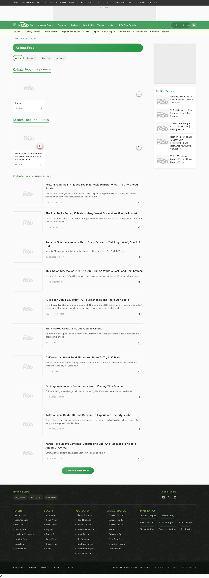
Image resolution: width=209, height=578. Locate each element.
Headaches (20, 548)
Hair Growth (51, 524)
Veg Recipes (82, 510)
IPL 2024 (53, 3)
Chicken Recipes (91, 32)
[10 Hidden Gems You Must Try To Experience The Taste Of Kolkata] (28, 309)
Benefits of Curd (116, 529)
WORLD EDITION (27, 3)
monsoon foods (45, 25)
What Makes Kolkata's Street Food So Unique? (74, 328)
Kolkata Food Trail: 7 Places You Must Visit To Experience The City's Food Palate (91, 186)
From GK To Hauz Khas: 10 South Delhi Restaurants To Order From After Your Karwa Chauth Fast (181, 143)
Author (56, 567)
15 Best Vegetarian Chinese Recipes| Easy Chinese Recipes (181, 159)
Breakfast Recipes (167, 529)
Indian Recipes (147, 510)
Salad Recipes (84, 520)
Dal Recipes (83, 539)
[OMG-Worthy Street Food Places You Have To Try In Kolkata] (28, 367)
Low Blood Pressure (24, 534)
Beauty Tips (51, 544)
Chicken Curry (167, 515)
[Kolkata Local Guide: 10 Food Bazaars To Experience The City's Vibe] (28, 424)
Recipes (75, 25)
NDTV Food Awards (127, 25)
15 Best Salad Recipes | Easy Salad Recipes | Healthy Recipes (181, 126)
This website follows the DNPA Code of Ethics (130, 567)
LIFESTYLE (81, 3)
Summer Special (116, 510)
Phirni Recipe (115, 548)
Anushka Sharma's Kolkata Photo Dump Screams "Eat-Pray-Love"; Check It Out (92, 244)
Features (62, 25)
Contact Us (68, 567)
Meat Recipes (108, 32)
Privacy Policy (19, 567)
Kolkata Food (31, 38)
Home (15, 38)
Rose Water (51, 520)
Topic (21, 38)
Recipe (31, 58)
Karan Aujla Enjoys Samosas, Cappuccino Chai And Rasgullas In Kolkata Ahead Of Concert (90, 445)
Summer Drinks (116, 524)
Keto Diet (19, 524)
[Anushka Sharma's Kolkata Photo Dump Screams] (28, 251)
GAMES (131, 3)
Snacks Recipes (51, 32)
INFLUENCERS (119, 3)
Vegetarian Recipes (71, 32)
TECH (109, 3)
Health (110, 25)
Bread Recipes (140, 32)
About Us (33, 567)
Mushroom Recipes (86, 529)
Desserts (154, 32)
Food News (51, 497)
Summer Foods (116, 520)
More (165, 32)
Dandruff (50, 534)
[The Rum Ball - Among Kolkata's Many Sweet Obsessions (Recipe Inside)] (28, 222)
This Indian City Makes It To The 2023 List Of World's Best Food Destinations (94, 270)
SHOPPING (152, 3)
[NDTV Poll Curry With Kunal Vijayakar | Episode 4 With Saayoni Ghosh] (29, 138)
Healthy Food (21, 539)
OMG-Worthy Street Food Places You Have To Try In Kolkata (82, 357)
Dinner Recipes (84, 515)
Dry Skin (50, 529)
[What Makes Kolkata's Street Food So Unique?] (28, 338)
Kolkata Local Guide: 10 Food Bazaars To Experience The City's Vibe (88, 415)
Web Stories (88, 25)
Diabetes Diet (21, 520)
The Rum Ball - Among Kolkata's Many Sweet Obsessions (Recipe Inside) (91, 213)
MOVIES (63, 3)
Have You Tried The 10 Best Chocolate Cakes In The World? (181, 99)
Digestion (19, 544)
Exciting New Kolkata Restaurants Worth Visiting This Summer (84, 386)
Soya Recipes (84, 534)
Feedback (45, 567)
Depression (20, 529)
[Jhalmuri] (29, 88)
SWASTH (100, 3)
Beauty (48, 510)
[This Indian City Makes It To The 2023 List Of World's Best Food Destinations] (28, 280)
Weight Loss (20, 497)
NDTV (16, 3)
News (46, 58)
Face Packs (51, 539)
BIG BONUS (141, 3)
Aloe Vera (50, 515)
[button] (138, 93)
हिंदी (46, 3)
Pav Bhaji (185, 529)
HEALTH (91, 3)
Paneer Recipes (85, 524)
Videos (100, 25)
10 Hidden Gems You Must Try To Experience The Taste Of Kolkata (87, 299)
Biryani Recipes (166, 522)
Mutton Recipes (147, 522)
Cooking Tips (36, 497)
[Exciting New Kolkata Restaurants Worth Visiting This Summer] (28, 395)
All (18, 58)
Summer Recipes (117, 515)
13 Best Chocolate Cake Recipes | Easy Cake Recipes (181, 113)
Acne (48, 548)
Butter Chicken (186, 522)
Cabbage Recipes (86, 544)
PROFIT (39, 3)
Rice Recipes (124, 32)
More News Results (75, 470)
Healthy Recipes (33, 32)
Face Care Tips (116, 539)
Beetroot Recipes (85, 548)
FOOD (71, 3)
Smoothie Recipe (117, 544)
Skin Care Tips (116, 534)
